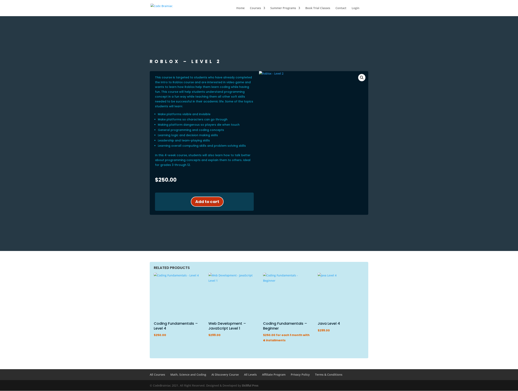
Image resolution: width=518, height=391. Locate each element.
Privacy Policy (300, 374)
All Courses (157, 374)
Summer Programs (283, 8)
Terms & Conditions (328, 374)
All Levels (250, 374)
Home (240, 8)
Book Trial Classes (317, 8)
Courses (255, 8)
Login (355, 8)
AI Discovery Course (225, 374)
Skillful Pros (250, 385)
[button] (361, 77)
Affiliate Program (274, 374)
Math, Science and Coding (188, 374)
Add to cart (207, 201)
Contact (340, 8)
